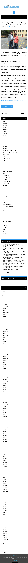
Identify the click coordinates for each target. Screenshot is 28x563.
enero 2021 (5, 420)
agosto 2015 (5, 545)
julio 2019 (4, 454)
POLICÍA (4, 200)
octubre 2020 (5, 425)
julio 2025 (4, 316)
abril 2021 (4, 414)
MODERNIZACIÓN (6, 183)
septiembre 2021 (6, 404)
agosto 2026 (5, 291)
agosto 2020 (5, 429)
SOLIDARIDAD (5, 227)
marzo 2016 (5, 531)
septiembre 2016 (6, 520)
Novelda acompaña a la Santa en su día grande (11, 269)
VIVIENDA (4, 235)
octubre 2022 (5, 379)
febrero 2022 (5, 395)
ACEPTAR (14, 562)
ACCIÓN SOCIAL (6, 123)
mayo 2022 (5, 389)
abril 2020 (4, 437)
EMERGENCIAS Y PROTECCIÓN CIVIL (10, 150)
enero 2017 (5, 512)
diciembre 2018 (5, 468)
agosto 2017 (5, 498)
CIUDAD (4, 137)
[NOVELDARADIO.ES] (14, 8)
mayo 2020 (5, 435)
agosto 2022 (5, 383)
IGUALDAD (5, 162)
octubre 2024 (5, 333)
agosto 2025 (5, 314)
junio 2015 (4, 548)
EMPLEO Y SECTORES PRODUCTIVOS (10, 152)
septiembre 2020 (6, 427)
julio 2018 (4, 477)
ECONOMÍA (5, 146)
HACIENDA (5, 160)
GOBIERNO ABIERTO (6, 158)
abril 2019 (4, 460)
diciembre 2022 (5, 375)
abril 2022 (4, 391)
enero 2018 (5, 489)
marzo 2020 (5, 439)
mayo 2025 (5, 320)
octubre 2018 (5, 472)
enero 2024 (5, 350)
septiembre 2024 (6, 335)
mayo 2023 (5, 366)
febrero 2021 (5, 418)
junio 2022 (4, 387)
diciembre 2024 (5, 329)
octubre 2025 (5, 310)
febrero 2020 (5, 441)
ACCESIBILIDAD (6, 121)
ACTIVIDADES (5, 125)
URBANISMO (5, 233)
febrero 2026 (5, 302)
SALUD (4, 210)
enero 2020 (5, 443)
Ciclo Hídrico (5, 135)
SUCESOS (4, 229)
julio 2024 (4, 339)
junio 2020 (4, 433)
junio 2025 (4, 318)
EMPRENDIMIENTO (6, 154)
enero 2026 (5, 304)
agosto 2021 (5, 406)
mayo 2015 (5, 550)
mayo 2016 (5, 527)
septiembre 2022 (6, 381)
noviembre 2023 (5, 354)
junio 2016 (4, 525)
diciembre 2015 (5, 537)
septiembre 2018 (6, 473)
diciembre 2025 (5, 306)
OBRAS (4, 192)
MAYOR (4, 173)
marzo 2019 (5, 462)
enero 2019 (5, 466)
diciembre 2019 (5, 445)
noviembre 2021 (5, 400)
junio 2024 (4, 341)
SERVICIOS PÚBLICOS (7, 219)
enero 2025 (5, 327)
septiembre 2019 (6, 450)
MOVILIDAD (5, 185)
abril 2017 (4, 506)
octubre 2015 (5, 541)
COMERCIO (5, 139)
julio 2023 (4, 362)
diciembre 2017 (5, 491)
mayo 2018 (5, 481)
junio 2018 (4, 479)
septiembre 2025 (6, 312)
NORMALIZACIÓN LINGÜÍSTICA (8, 189)
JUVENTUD (5, 169)
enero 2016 (5, 535)
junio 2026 (4, 295)
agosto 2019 (5, 452)
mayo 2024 (5, 343)
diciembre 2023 (5, 352)
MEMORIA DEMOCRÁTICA (7, 177)
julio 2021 (4, 408)
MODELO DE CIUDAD (6, 181)
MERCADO (5, 179)
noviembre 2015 (5, 539)
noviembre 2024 (5, 331)
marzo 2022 (5, 393)
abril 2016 (4, 529)
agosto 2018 (5, 475)
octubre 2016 (5, 518)
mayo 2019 (5, 458)
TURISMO (4, 231)
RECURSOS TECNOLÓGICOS (8, 206)
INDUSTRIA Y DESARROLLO (8, 164)
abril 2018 (4, 483)
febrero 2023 (5, 372)
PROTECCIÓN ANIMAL (7, 204)
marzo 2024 (5, 347)
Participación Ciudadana (7, 196)
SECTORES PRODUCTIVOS (8, 214)
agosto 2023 (5, 360)
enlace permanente (23, 108)
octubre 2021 (5, 402)
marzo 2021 (5, 416)
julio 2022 (4, 385)
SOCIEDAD (5, 225)
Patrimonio (4, 198)
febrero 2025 (5, 325)
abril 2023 (4, 368)
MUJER (4, 187)
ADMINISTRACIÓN (6, 127)
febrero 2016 (5, 533)
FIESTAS (4, 156)
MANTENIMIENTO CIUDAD (7, 171)
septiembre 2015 (6, 543)
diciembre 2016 (5, 514)
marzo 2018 (5, 485)
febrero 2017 (5, 510)
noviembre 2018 (5, 470)
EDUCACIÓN (10, 106)
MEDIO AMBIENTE (6, 175)
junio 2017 (4, 502)
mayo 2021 (5, 412)
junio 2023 (4, 364)
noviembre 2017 (5, 493)
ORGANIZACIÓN (6, 194)
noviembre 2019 (5, 447)
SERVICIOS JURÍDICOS (7, 217)
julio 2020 (4, 431)
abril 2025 (4, 322)
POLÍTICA (4, 202)
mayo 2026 (5, 297)
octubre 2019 (5, 448)
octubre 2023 (5, 356)
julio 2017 (4, 500)
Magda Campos (5, 26)
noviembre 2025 (5, 308)
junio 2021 (4, 410)
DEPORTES (5, 144)
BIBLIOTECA (5, 133)
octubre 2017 (5, 495)
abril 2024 (4, 345)
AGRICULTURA (5, 129)
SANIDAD (4, 212)
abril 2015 (4, 552)
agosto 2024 (5, 337)
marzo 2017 (5, 508)
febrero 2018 (5, 487)
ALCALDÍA (4, 131)
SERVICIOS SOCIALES (7, 221)
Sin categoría (5, 223)
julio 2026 (4, 293)
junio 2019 (4, 456)
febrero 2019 (5, 464)
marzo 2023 (5, 370)
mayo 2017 (5, 504)
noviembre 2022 (5, 377)
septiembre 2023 (6, 358)
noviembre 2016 (5, 516)
